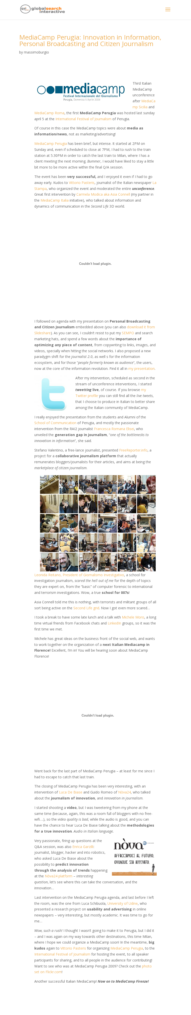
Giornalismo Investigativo (103, 574)
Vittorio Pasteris (82, 182)
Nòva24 (124, 792)
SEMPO (128, 333)
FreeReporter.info (133, 450)
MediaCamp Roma (49, 113)
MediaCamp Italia (55, 200)
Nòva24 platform (58, 876)
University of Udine (122, 903)
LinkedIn (114, 623)
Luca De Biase (70, 792)
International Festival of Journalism (83, 118)
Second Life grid (86, 608)
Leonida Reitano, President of (58, 574)
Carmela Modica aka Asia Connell (103, 194)
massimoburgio (36, 52)
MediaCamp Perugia (50, 143)
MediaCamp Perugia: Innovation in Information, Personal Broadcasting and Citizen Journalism (90, 40)
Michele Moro (133, 617)
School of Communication (55, 422)
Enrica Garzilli (83, 846)
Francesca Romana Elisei (114, 428)
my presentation (141, 368)
